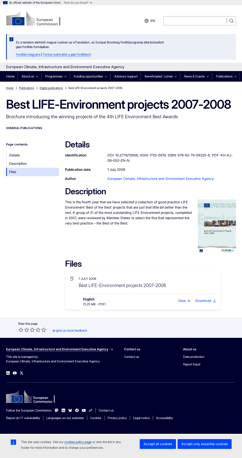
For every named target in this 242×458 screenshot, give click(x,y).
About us (28, 76)
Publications (224, 76)
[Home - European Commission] (36, 18)
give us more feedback (71, 330)
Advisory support (126, 76)
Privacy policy (117, 418)
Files (12, 172)
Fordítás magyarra (28, 54)
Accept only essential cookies (204, 444)
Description (18, 164)
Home (10, 76)
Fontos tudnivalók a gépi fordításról (67, 54)
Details (14, 155)
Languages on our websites (65, 418)
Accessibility (164, 418)
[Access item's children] (38, 76)
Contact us (131, 357)
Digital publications (51, 88)
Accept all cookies (157, 444)
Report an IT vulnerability (23, 418)
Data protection (193, 357)
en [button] (152, 21)
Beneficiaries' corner (159, 76)
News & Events (194, 76)
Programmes (54, 76)
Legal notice (141, 418)
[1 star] (21, 329)
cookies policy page (78, 442)
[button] (184, 300)
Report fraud (191, 364)
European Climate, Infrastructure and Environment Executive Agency (160, 179)
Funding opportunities (88, 76)
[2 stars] (23, 329)
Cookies (95, 418)
